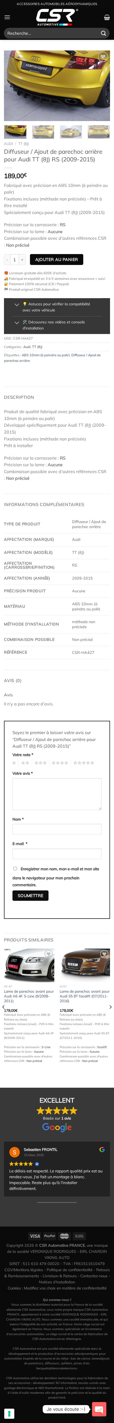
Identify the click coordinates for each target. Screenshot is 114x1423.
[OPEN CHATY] (99, 1409)
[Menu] (7, 17)
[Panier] (107, 17)
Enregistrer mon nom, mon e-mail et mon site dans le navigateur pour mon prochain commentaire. (55, 877)
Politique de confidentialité (70, 1269)
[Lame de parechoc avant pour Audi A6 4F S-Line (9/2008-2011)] (29, 965)
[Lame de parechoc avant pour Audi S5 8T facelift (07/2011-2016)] (85, 965)
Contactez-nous (93, 1276)
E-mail (20, 843)
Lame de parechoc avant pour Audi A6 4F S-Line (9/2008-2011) (29, 996)
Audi (8, 143)
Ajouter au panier (56, 259)
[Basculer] (17, 305)
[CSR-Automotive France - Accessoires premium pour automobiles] (57, 17)
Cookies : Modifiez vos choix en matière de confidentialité (57, 1288)
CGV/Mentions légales (24, 1269)
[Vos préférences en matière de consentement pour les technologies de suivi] (9, 1414)
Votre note (22, 754)
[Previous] (12, 86)
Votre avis (22, 773)
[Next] (101, 86)
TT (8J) (23, 143)
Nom (18, 819)
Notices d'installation (57, 1282)
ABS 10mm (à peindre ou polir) (46, 355)
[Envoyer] (103, 33)
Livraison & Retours (60, 1276)
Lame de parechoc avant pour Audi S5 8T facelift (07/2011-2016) (84, 996)
